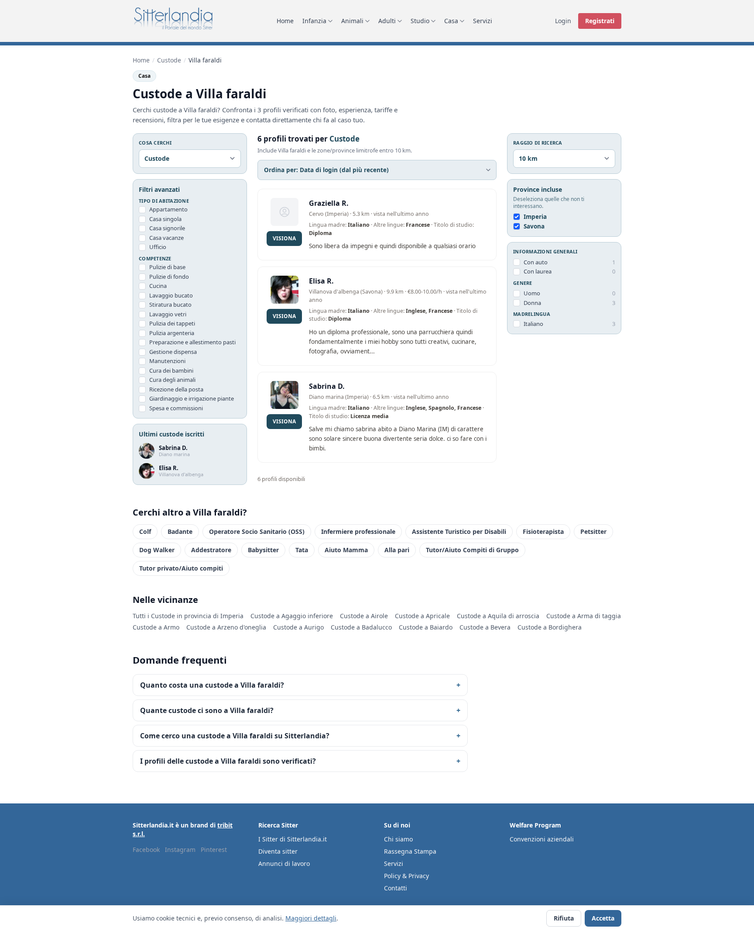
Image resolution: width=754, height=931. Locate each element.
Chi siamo (398, 839)
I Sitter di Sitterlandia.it (292, 839)
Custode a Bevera (485, 627)
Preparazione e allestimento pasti (192, 342)
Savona (534, 226)
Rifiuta (564, 918)
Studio (420, 21)
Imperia (535, 217)
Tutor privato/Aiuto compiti (181, 568)
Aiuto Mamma (346, 550)
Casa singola (165, 219)
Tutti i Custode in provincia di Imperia (188, 616)
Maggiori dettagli (310, 918)
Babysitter (263, 550)
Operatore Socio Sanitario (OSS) (257, 531)
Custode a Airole (364, 616)
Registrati (599, 21)
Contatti (395, 888)
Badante (180, 531)
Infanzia (314, 21)
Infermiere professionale (358, 531)
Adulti (387, 21)
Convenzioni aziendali (542, 839)
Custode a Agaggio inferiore (291, 616)
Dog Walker (157, 550)
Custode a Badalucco (361, 627)
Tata (301, 550)
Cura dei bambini (171, 370)
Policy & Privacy (406, 876)
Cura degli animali (172, 380)
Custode (169, 60)
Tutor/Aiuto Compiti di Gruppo (472, 550)
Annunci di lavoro (284, 863)
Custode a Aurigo (298, 627)
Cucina (158, 286)
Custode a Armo (156, 627)
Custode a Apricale (422, 616)
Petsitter (593, 531)
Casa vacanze (166, 238)
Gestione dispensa (173, 352)
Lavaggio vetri (167, 314)
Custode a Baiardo (425, 627)
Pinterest (214, 849)
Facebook (146, 849)
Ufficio (157, 247)
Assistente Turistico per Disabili (459, 531)
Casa (451, 21)
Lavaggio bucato (171, 295)
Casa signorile (167, 228)
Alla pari (396, 550)
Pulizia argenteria (171, 333)
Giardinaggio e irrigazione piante (191, 398)
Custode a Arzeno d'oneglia (226, 627)
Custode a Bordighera (550, 627)
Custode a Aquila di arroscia (498, 616)
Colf (145, 531)
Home (285, 21)
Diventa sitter (278, 851)
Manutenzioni (167, 361)
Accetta (603, 918)
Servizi (482, 21)
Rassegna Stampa (410, 851)
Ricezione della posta (176, 389)
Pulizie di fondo (169, 276)
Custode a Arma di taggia (583, 616)
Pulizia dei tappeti (172, 323)
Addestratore (211, 550)
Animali (352, 21)
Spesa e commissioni (176, 408)
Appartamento (168, 209)
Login (563, 21)
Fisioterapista (543, 531)
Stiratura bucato (170, 304)
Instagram (180, 849)
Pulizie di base (167, 267)
